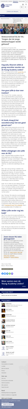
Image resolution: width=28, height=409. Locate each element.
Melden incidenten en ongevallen (9, 395)
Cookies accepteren (7, 404)
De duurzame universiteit (7, 380)
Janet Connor (13, 252)
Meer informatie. (5, 402)
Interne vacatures (5, 383)
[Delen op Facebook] (2, 274)
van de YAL (21, 72)
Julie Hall (19, 252)
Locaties (3, 366)
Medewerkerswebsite (5, 18)
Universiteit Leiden (4, 1)
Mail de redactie (5, 368)
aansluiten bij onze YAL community (13, 205)
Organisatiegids (22, 1)
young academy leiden (7, 269)
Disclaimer (3, 373)
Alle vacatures (4, 385)
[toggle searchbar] (26, 4)
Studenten (10, 1)
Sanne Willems (15, 257)
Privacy (3, 370)
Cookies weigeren (7, 407)
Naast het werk (5, 387)
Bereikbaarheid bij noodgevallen (8, 392)
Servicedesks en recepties (7, 364)
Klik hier (24, 286)
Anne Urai (6, 255)
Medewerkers (15, 1)
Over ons (3, 378)
